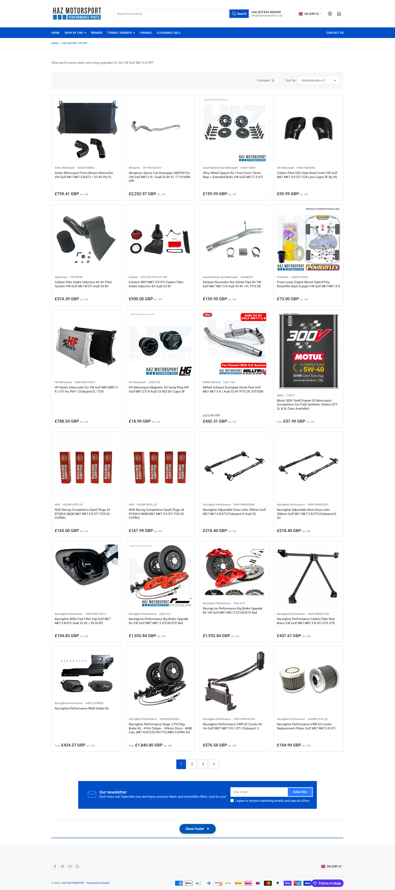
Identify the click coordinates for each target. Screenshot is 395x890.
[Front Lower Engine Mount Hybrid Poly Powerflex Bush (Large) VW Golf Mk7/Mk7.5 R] (308, 239)
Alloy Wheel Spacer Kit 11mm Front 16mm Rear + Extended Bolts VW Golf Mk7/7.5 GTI (233, 175)
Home (55, 32)
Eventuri (133, 277)
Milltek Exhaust (212, 382)
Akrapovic (134, 167)
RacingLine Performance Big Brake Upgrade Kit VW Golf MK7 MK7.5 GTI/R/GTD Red (158, 621)
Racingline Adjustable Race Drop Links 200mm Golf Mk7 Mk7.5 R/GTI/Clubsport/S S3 (306, 514)
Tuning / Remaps (119, 32)
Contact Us (335, 32)
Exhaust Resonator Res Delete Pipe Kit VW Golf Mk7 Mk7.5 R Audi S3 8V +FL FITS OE (232, 284)
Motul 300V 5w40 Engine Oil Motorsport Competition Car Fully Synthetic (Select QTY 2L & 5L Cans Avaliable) (307, 404)
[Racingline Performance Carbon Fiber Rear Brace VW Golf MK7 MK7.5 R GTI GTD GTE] (308, 576)
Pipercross (61, 277)
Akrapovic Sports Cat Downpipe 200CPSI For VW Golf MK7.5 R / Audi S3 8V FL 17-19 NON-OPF (160, 177)
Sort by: (291, 80)
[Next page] (213, 764)
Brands (96, 32)
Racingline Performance (217, 504)
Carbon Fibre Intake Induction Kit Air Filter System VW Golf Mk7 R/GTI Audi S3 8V (83, 284)
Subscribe (300, 792)
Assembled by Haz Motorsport (220, 167)
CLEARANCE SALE (168, 32)
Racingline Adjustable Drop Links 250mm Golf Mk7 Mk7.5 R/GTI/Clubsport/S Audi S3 (234, 512)
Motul (280, 395)
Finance (146, 32)
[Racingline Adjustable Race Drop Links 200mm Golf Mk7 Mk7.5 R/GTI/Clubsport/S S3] (308, 466)
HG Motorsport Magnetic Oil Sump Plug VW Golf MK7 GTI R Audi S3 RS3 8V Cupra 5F (159, 389)
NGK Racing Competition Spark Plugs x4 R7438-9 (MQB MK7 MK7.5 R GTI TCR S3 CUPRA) (156, 514)
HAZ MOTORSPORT (72, 882)
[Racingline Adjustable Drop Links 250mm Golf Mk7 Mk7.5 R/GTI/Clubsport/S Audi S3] (234, 466)
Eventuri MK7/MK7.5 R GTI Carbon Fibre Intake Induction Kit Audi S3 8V (156, 284)
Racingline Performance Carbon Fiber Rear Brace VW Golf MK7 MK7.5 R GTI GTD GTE (306, 621)
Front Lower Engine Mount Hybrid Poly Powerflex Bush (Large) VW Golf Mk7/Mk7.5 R (308, 284)
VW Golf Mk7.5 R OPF (74, 43)
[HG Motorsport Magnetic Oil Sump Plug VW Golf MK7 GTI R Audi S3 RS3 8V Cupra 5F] (160, 344)
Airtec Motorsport (65, 167)
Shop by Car (74, 32)
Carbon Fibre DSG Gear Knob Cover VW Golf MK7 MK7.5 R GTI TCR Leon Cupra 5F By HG (307, 175)
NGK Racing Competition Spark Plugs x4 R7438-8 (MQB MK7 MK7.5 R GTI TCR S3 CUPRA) (82, 514)
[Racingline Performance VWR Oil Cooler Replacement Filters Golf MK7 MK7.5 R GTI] (308, 681)
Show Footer (198, 829)
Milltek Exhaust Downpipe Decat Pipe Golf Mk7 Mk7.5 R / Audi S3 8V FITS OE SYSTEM (233, 389)
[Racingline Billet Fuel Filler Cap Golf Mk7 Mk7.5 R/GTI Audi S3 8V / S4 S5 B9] (86, 576)
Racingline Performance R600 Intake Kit (82, 708)
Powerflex (282, 277)
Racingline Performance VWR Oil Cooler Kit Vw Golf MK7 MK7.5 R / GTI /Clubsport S (232, 726)
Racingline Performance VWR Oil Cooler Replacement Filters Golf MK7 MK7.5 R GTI (306, 726)
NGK (57, 504)
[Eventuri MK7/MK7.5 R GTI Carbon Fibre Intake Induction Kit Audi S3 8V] (160, 239)
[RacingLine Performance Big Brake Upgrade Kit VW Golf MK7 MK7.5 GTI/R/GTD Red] (160, 576)
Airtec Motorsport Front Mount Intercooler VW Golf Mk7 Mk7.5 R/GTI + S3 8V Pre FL (84, 175)
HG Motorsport (285, 167)
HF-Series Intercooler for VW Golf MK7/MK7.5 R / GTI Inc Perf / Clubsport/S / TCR (86, 389)
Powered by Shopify (97, 882)
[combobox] (181, 14)
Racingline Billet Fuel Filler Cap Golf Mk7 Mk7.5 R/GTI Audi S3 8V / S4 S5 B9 (82, 621)
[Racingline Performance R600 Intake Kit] (86, 673)
